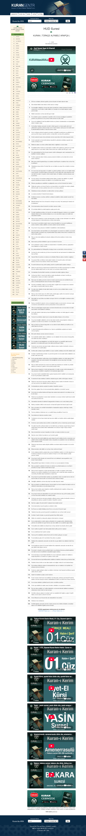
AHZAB (17, 109)
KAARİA (18, 264)
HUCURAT (18, 146)
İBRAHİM (18, 66)
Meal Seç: (51, 18)
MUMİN (17, 125)
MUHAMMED (19, 141)
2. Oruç (12, 360)
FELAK (17, 292)
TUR (17, 153)
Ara (68, 21)
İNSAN (17, 207)
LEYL (17, 244)
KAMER (18, 157)
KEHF (17, 75)
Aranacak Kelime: (34, 18)
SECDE (17, 107)
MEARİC (18, 194)
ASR (17, 269)
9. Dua (12, 370)
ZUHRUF (18, 132)
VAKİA (17, 162)
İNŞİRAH (18, 248)
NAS (17, 294)
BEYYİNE (18, 258)
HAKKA (17, 191)
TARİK (17, 230)
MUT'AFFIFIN (19, 223)
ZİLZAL (17, 260)
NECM (17, 155)
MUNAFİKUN (19, 178)
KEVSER (18, 280)
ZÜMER (18, 123)
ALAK (17, 253)
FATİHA (17, 36)
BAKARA (18, 39)
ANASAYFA (14, 14)
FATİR (17, 114)
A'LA (17, 232)
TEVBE (17, 55)
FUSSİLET (18, 128)
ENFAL (17, 52)
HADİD (17, 164)
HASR (17, 169)
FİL (16, 274)
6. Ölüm (13, 366)
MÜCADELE (19, 166)
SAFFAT (18, 118)
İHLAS (17, 290)
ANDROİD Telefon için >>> (45, 611)
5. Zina (12, 365)
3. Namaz (13, 362)
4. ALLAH (13, 363)
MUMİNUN (18, 86)
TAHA (17, 80)
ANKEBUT (18, 100)
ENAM (17, 48)
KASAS (17, 98)
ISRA (17, 73)
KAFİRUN (18, 283)
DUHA (17, 246)
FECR (17, 237)
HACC (17, 84)
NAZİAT (17, 214)
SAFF (17, 173)
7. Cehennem (14, 367)
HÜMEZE (18, 271)
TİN (17, 251)
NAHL (17, 71)
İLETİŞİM (40, 14)
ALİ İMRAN (18, 41)
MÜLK (17, 187)
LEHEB (17, 287)
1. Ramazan (14, 359)
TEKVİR (18, 219)
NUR (17, 89)
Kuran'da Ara (33, 826)
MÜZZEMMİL (19, 201)
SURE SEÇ (22, 14)
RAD (17, 64)
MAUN (17, 278)
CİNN (17, 198)
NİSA (17, 43)
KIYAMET (18, 205)
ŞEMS (17, 242)
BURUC (18, 228)
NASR (17, 285)
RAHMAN (18, 160)
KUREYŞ (18, 276)
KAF (17, 148)
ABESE (17, 217)
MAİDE (17, 45)
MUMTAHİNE (19, 171)
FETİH (17, 144)
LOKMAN (18, 105)
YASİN (17, 116)
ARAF (17, 50)
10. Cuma (13, 372)
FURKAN (18, 91)
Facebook (48, 826)
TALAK (17, 182)
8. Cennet (13, 369)
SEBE (17, 112)
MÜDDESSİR (19, 203)
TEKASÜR (18, 267)
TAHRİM (18, 185)
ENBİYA (18, 82)
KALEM (17, 189)
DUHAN (18, 134)
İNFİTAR (18, 221)
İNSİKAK (18, 226)
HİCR (17, 68)
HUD (17, 59)
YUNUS (18, 57)
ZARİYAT (18, 150)
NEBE (17, 212)
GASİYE (18, 235)
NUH (17, 196)
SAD (17, 121)
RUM (17, 102)
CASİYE (18, 137)
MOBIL (28, 14)
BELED (17, 239)
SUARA (17, 93)
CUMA (17, 175)
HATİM (34, 14)
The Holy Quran (41, 826)
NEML (17, 96)
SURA (17, 130)
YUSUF (17, 61)
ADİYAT (17, 262)
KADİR (17, 255)
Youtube (54, 826)
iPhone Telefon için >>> (58, 611)
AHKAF (17, 139)
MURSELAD (19, 210)
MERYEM (18, 77)
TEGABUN (18, 180)
